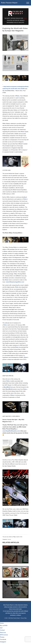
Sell (1, 628)
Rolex (17, 95)
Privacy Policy (24, 618)
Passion (9, 539)
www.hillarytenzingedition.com (15, 282)
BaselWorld (7, 387)
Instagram (3, 641)
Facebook (3, 639)
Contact (2, 630)
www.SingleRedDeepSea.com (11, 431)
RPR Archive (4, 635)
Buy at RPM (3, 625)
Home (2, 623)
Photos (2, 637)
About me (3, 632)
